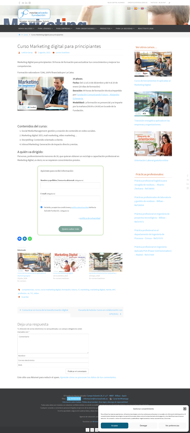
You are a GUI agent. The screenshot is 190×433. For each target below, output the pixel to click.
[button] (185, 408)
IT (79, 289)
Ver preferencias (172, 425)
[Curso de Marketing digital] (69, 262)
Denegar (143, 425)
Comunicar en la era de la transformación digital (45, 309)
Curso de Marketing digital (63, 273)
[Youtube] (23, 3)
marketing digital (97, 289)
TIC (31, 293)
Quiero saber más (70, 228)
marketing (84, 289)
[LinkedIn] (26, 3)
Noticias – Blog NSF (158, 2)
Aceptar (114, 425)
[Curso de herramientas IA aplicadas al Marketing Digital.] (34, 262)
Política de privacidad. (90, 402)
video (36, 293)
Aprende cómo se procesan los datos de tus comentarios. (88, 377)
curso (26, 35)
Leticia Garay (27, 52)
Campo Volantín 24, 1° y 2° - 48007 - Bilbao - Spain (107, 395)
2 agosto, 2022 (44, 52)
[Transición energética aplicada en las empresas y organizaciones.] (153, 114)
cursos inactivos (63, 52)
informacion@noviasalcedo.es (95, 398)
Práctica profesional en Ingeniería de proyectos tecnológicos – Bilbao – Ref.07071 (151, 217)
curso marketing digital (51, 289)
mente (108, 289)
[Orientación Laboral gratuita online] (153, 154)
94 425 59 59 (75, 398)
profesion (22, 293)
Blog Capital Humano (116, 2)
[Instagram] (30, 3)
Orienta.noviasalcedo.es (137, 2)
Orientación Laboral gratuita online (151, 160)
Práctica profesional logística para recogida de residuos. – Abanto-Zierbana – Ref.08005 (150, 184)
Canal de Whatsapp (120, 398)
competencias (28, 289)
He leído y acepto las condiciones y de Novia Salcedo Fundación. (70, 209)
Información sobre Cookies (71, 402)
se (28, 293)
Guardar (25, 297)
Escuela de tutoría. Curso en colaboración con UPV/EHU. (100, 311)
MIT (113, 289)
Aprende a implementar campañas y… (103, 273)
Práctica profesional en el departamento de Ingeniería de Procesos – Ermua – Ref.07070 (149, 234)
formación (66, 289)
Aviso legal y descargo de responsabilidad (113, 402)
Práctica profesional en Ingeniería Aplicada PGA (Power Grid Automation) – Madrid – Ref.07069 (153, 250)
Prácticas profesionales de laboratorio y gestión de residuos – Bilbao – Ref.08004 (152, 201)
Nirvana (95, 421)
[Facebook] (19, 3)
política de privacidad (80, 207)
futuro (74, 289)
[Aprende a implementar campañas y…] (105, 262)
